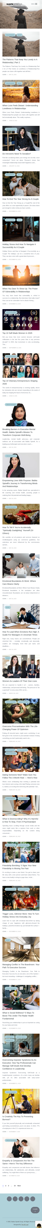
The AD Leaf (24, 1224)
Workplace (9, 1040)
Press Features (11, 129)
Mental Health (21, 1037)
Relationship (8, 11)
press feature (10, 702)
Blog (16, 11)
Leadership (9, 1037)
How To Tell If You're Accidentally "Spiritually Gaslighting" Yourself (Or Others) (17, 530)
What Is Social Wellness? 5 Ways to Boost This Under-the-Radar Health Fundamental (18, 1016)
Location (35, 1210)
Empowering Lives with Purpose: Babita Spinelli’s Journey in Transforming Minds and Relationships (19, 483)
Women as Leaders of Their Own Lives (19, 681)
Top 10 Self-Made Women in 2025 (17, 333)
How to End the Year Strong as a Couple (20, 199)
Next (19, 1186)
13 (15, 1186)
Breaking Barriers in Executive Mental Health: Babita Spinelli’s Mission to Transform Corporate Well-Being (18, 432)
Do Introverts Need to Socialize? (16, 154)
